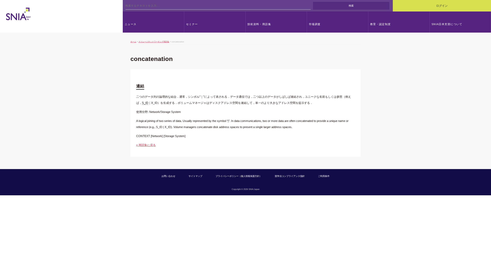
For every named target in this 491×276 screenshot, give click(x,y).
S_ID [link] (145, 102)
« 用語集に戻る (146, 145)
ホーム (133, 42)
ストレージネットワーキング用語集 (153, 42)
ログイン (442, 5)
